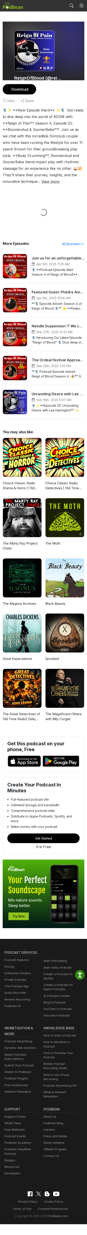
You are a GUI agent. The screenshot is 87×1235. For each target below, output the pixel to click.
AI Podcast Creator (57, 996)
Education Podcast (57, 1015)
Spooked (52, 659)
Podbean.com (58, 1216)
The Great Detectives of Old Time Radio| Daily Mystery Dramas (21, 717)
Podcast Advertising (18, 1041)
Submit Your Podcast (19, 1065)
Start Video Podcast (57, 967)
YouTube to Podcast (58, 1009)
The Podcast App (16, 986)
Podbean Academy (17, 1142)
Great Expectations (17, 659)
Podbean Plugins (16, 1078)
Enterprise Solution (17, 973)
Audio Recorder (15, 992)
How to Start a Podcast (60, 1035)
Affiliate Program (55, 1149)
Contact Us (51, 1156)
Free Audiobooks (16, 1085)
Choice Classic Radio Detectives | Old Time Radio (62, 486)
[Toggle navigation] (81, 5)
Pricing (9, 966)
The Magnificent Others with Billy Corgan (63, 716)
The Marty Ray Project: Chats (20, 546)
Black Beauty (55, 603)
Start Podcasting (55, 961)
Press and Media (55, 1136)
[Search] (71, 5)
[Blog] (47, 1193)
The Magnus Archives (19, 603)
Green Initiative (54, 1142)
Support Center (15, 1116)
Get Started (43, 838)
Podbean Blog (53, 1123)
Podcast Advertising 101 (60, 1085)
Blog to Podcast (55, 1002)
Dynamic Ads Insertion (20, 1048)
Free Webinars (14, 1129)
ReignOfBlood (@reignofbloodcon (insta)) (38, 78)
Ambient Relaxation (17, 1091)
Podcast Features (16, 960)
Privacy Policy (27, 1201)
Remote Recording (17, 999)
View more (50, 181)
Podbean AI (12, 1006)
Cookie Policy (53, 1201)
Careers (49, 1129)
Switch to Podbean (17, 1072)
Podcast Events (15, 1136)
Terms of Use (22, 1208)
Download (19, 89)
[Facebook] (30, 1193)
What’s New (12, 1123)
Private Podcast (15, 979)
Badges (9, 1160)
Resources (11, 1166)
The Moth (52, 543)
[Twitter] (38, 1194)
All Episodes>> (73, 244)
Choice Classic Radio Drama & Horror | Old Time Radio (19, 486)
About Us (50, 1116)
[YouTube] (56, 1194)
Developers (12, 1173)
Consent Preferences (53, 1208)
